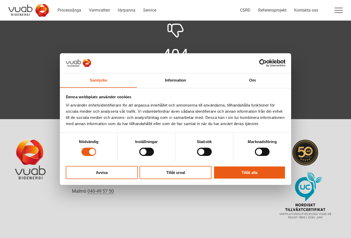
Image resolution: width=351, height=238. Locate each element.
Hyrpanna (126, 10)
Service (149, 10)
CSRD (245, 10)
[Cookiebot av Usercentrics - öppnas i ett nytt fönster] (263, 63)
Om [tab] (252, 80)
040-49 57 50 (100, 191)
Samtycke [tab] (98, 80)
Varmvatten (99, 10)
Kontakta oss (306, 10)
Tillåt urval (175, 172)
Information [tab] (175, 80)
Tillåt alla (249, 172)
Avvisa (102, 172)
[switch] (146, 152)
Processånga (69, 10)
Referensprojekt (272, 10)
